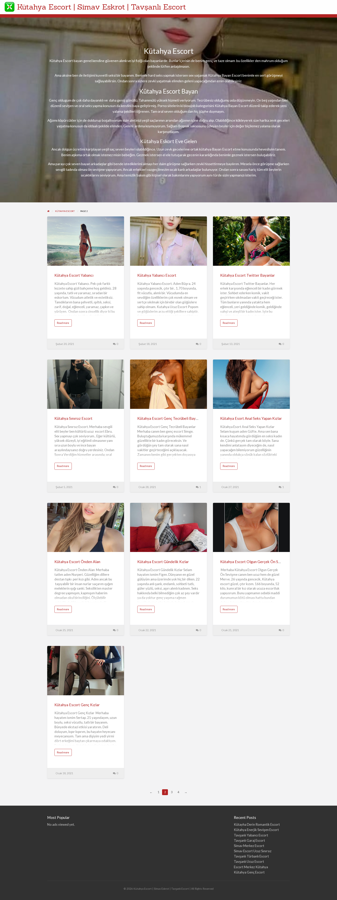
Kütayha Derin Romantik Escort (257, 824)
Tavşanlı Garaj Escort (250, 840)
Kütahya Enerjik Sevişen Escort (256, 830)
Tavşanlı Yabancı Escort (251, 835)
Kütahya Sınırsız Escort (73, 418)
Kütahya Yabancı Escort (156, 275)
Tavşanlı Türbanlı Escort (251, 856)
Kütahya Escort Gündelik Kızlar (163, 561)
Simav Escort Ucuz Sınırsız (252, 851)
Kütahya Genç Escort (249, 872)
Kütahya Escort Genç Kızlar (77, 704)
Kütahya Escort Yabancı (73, 275)
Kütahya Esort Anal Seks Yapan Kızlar (251, 418)
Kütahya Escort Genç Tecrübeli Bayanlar (170, 418)
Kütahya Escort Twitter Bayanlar (247, 275)
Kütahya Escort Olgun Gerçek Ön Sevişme (255, 561)
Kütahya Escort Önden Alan (77, 561)
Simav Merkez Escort (249, 846)
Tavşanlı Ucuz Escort (249, 861)
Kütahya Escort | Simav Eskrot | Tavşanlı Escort (101, 7)
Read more (64, 323)
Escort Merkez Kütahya (251, 867)
